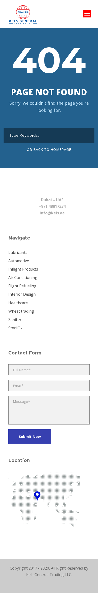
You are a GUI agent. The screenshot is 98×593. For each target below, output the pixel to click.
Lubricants (17, 252)
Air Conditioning (22, 277)
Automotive (18, 260)
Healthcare (18, 302)
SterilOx (15, 328)
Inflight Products (23, 269)
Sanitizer (16, 319)
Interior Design (22, 294)
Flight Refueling (22, 285)
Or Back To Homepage (49, 149)
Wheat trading (21, 311)
